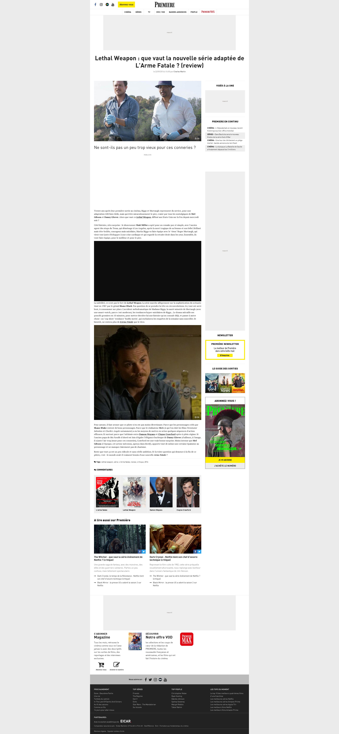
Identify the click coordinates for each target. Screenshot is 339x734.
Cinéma (127, 12)
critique (140, 462)
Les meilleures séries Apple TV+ (223, 704)
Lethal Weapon (129, 510)
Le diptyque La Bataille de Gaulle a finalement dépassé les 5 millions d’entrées (224, 148)
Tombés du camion (101, 699)
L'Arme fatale (124, 462)
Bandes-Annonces (177, 12)
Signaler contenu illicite (115, 731)
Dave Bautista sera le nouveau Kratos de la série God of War (223, 135)
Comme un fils (100, 707)
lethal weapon (107, 462)
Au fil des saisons (101, 704)
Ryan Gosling (176, 696)
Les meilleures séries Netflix (222, 699)
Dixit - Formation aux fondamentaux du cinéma (171, 726)
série (116, 462)
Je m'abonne (225, 460)
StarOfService (149, 726)
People (194, 12)
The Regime (137, 696)
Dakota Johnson (177, 699)
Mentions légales (100, 731)
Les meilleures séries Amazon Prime (225, 701)
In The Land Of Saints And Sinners (108, 701)
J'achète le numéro (225, 465)
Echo (135, 701)
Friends (136, 693)
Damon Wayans (156, 510)
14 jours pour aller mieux (104, 710)
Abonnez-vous (126, 4)
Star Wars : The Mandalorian (144, 704)
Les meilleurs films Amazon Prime (224, 710)
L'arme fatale (101, 510)
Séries (138, 12)
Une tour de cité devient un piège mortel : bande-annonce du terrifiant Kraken (224, 142)
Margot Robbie (177, 704)
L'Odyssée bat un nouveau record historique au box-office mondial (224, 129)
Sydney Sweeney (178, 701)
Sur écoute (137, 707)
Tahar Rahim (176, 707)
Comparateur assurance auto (104, 726)
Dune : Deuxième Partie (103, 693)
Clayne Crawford (184, 510)
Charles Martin (179, 71)
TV (149, 12)
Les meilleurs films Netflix (221, 707)
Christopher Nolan (179, 693)
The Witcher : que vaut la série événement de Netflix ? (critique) (118, 558)
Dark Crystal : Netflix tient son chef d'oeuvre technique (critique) (173, 558)
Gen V (135, 699)
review (133, 462)
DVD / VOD (160, 12)
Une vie (97, 696)
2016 (146, 462)
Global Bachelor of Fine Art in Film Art (129, 726)
